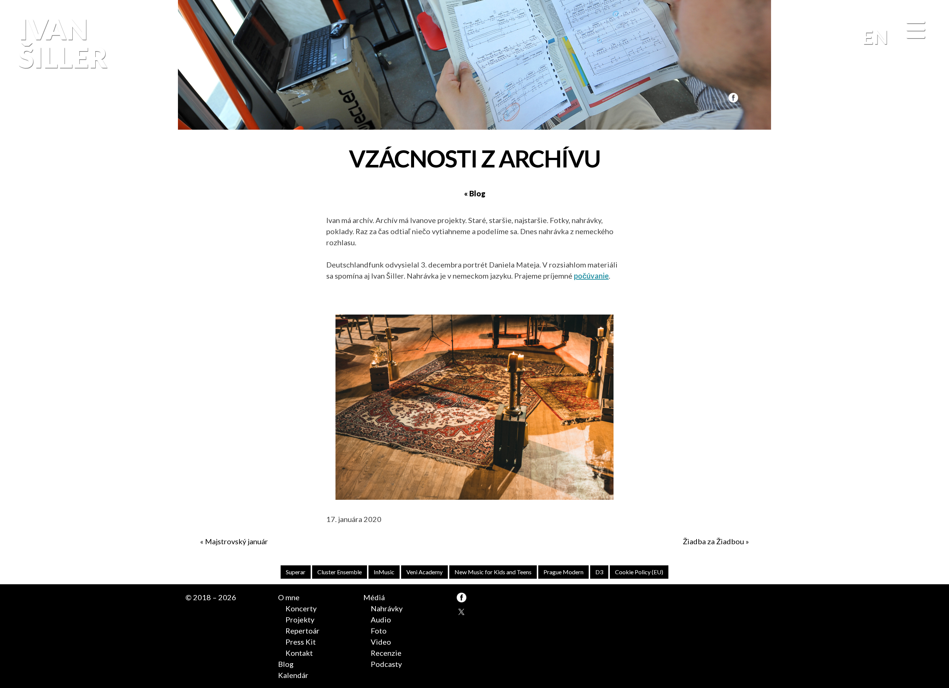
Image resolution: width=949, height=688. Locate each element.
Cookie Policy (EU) (639, 571)
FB (732, 97)
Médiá (374, 597)
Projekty (299, 619)
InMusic (384, 571)
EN (875, 36)
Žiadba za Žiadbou (713, 541)
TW (461, 612)
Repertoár (302, 630)
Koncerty (301, 608)
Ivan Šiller (63, 43)
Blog (286, 663)
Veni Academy (424, 571)
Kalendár (293, 675)
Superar (295, 571)
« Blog (474, 193)
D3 (599, 571)
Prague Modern (563, 571)
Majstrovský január (236, 541)
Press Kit (300, 641)
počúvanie (591, 275)
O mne (289, 597)
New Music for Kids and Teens (493, 571)
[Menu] (915, 30)
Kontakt (299, 652)
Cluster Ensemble (339, 571)
